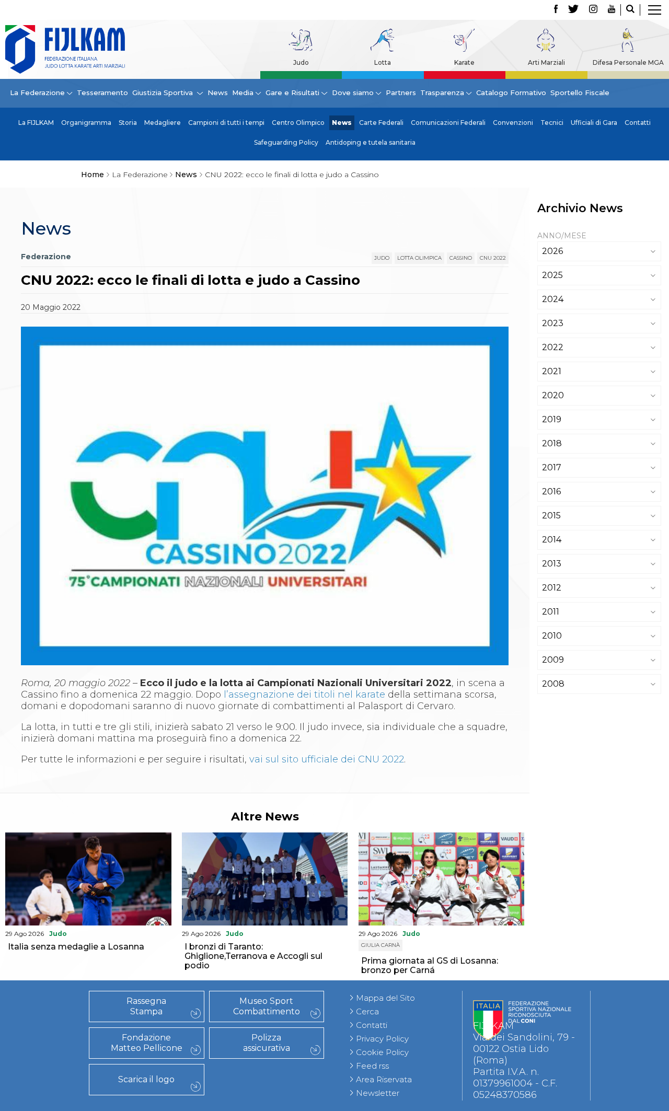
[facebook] (556, 10)
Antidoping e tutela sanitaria (371, 142)
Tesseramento (102, 92)
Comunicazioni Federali (448, 122)
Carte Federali (381, 122)
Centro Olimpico (298, 122)
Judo (301, 62)
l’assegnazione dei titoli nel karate (304, 694)
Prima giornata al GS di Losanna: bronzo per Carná (429, 965)
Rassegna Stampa (146, 1006)
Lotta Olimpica (419, 257)
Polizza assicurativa (266, 1043)
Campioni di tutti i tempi (226, 122)
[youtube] (611, 10)
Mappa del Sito (385, 998)
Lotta (382, 62)
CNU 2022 (493, 257)
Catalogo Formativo (511, 92)
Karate (464, 62)
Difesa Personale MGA (628, 62)
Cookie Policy (382, 1052)
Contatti (638, 122)
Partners (401, 92)
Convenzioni (513, 122)
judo (381, 257)
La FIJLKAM (36, 122)
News (217, 92)
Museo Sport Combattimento (266, 1006)
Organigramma (86, 122)
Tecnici (551, 122)
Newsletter (377, 1093)
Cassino (460, 257)
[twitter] (573, 10)
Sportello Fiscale (579, 92)
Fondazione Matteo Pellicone (146, 1043)
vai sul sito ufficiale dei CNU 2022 (326, 759)
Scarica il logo (146, 1079)
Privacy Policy (382, 1039)
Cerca (367, 1011)
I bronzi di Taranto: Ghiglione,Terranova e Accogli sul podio (253, 956)
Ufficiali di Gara (594, 122)
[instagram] (593, 10)
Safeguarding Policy (286, 142)
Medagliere (162, 122)
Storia (128, 122)
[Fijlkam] (65, 49)
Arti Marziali (546, 62)
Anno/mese (561, 235)
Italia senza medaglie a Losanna (76, 947)
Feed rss (372, 1066)
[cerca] (630, 10)
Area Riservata (384, 1079)
